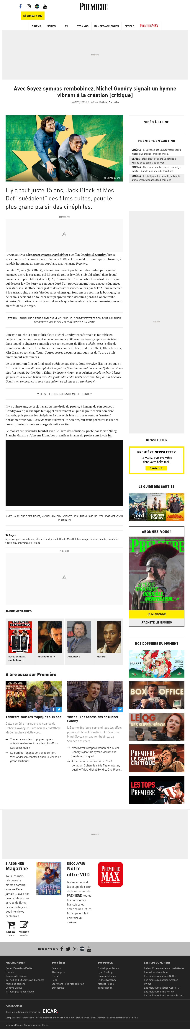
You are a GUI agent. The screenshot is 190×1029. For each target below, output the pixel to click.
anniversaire (24, 542)
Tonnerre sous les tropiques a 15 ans (33, 717)
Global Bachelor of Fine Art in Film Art (55, 1017)
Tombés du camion (16, 975)
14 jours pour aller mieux (20, 991)
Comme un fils (14, 987)
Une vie (10, 972)
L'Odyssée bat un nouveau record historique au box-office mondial (156, 151)
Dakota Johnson (107, 975)
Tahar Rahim (105, 987)
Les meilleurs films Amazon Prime (163, 995)
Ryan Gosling (105, 972)
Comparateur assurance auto (20, 1017)
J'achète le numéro (156, 622)
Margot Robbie (106, 983)
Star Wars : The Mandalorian (68, 983)
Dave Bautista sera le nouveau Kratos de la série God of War (154, 160)
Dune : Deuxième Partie (19, 968)
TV (66, 26)
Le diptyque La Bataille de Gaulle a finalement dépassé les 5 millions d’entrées (156, 178)
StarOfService (82, 1017)
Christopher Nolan (108, 968)
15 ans (36, 542)
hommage (83, 538)
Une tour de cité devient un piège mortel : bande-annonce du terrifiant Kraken (156, 169)
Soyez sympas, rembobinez (17, 658)
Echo (54, 979)
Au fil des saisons (15, 983)
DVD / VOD (83, 26)
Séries (51, 26)
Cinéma (36, 26)
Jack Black (59, 538)
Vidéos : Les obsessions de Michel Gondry (64, 393)
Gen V (55, 975)
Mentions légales (14, 1025)
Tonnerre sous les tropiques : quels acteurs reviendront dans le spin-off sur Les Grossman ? (34, 743)
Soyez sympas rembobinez (19, 538)
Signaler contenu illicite (36, 1025)
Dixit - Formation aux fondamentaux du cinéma (114, 1017)
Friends (56, 968)
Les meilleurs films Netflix (159, 991)
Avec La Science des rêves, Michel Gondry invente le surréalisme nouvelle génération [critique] (64, 518)
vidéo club (10, 542)
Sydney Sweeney (107, 979)
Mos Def (71, 538)
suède (102, 538)
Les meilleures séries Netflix (160, 975)
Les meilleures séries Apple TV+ (162, 987)
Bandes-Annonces (106, 26)
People (129, 26)
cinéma (94, 538)
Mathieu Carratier (109, 102)
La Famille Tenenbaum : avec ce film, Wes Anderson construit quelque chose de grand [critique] (35, 757)
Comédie (113, 538)
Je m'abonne (156, 614)
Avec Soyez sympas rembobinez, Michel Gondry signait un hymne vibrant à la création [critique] (96, 752)
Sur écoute (58, 987)
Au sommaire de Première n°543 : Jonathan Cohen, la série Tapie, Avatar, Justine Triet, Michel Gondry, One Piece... (97, 765)
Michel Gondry (44, 538)
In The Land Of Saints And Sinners (25, 979)
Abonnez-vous (32, 15)
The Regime (58, 972)
